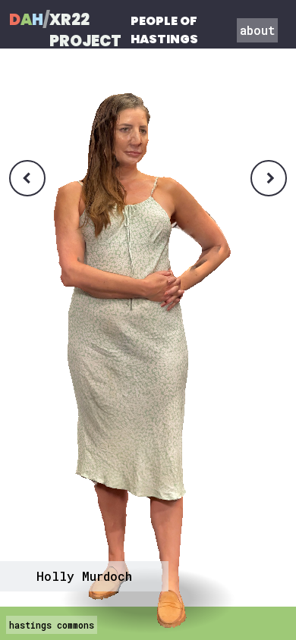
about (257, 30)
